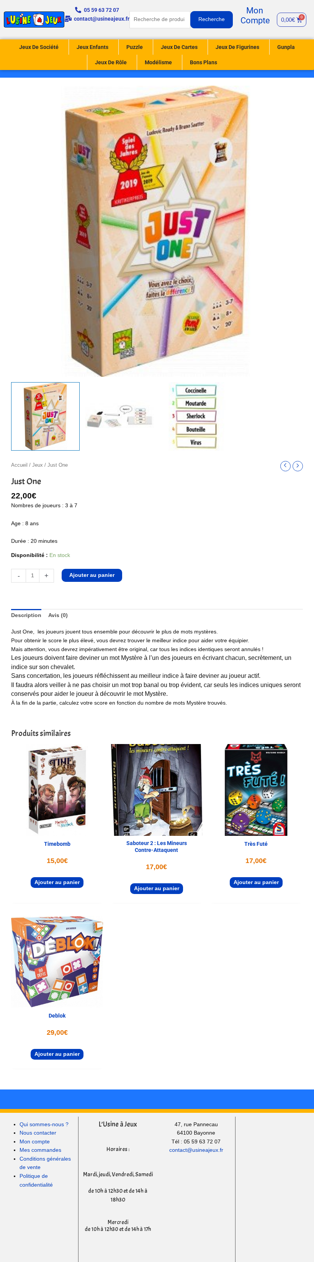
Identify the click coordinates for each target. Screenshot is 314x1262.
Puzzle (134, 47)
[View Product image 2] (119, 416)
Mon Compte (255, 15)
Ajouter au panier (91, 575)
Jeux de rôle (111, 62)
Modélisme (158, 62)
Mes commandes (40, 1150)
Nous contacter (38, 1133)
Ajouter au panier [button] (57, 882)
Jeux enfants (92, 47)
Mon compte (35, 1142)
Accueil (19, 465)
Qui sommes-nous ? (44, 1124)
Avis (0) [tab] (58, 615)
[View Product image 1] (45, 416)
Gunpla (286, 47)
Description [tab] (26, 615)
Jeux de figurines (237, 47)
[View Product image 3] (194, 416)
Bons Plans (203, 62)
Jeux (37, 465)
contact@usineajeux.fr (196, 1150)
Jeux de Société (39, 47)
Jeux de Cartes (179, 47)
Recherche (211, 19)
